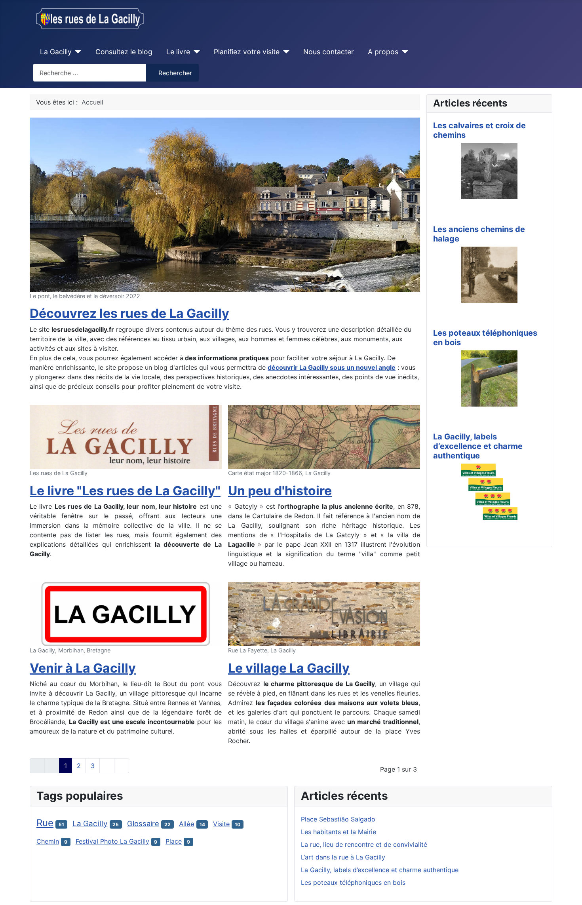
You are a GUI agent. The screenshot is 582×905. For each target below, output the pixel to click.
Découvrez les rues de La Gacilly (129, 313)
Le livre (178, 52)
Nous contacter (328, 52)
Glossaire (143, 823)
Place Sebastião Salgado (338, 819)
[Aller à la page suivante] (106, 765)
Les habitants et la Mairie (338, 832)
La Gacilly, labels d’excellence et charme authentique (478, 446)
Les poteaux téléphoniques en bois (353, 882)
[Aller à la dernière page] (121, 765)
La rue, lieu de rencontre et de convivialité (364, 844)
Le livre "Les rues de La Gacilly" (125, 490)
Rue (44, 823)
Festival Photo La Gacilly (112, 841)
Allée (186, 824)
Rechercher (175, 73)
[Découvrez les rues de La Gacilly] (225, 204)
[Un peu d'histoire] (324, 436)
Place (173, 841)
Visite (221, 824)
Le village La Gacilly (289, 668)
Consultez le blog (123, 52)
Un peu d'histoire (280, 490)
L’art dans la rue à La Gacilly (343, 857)
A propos (383, 52)
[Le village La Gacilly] (324, 614)
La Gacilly (56, 52)
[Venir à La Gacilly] (126, 614)
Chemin (47, 841)
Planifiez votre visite (247, 52)
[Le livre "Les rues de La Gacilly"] (126, 436)
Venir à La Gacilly (83, 668)
